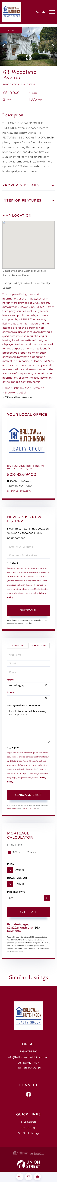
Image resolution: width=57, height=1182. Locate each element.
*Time (10, 692)
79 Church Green (28, 1065)
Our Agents (26, 491)
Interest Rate (16, 892)
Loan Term (14, 845)
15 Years (31, 852)
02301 (22, 392)
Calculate (28, 912)
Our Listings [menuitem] (28, 1127)
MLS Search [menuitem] (28, 1121)
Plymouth (38, 388)
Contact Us (12, 491)
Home (6, 388)
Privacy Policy (12, 808)
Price (10, 863)
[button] (5, 46)
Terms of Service (28, 808)
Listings (17, 388)
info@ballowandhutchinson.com (28, 1057)
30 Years (16, 852)
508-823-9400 (38, 12)
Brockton (10, 392)
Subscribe (28, 610)
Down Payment (17, 877)
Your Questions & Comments (23, 705)
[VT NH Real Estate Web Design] (28, 1165)
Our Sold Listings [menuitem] (28, 1133)
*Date (10, 679)
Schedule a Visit (39, 645)
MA (27, 388)
